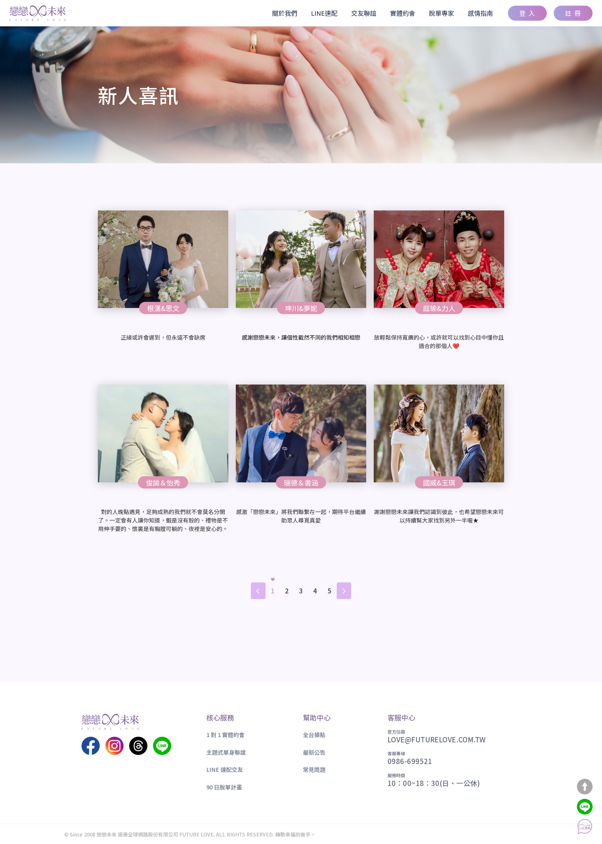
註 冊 (573, 13)
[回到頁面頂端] (585, 786)
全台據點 (314, 734)
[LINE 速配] (585, 827)
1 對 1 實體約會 (225, 734)
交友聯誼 (363, 13)
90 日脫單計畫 (224, 787)
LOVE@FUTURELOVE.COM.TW (437, 739)
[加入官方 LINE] (585, 807)
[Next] (344, 590)
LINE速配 (324, 13)
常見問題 (314, 769)
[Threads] (138, 746)
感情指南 (480, 13)
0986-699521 (410, 761)
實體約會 (402, 13)
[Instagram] (114, 746)
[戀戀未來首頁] (37, 13)
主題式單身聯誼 (226, 752)
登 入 (527, 13)
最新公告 (314, 752)
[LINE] (162, 746)
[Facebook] (91, 746)
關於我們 (284, 13)
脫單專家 (441, 13)
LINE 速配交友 (224, 769)
